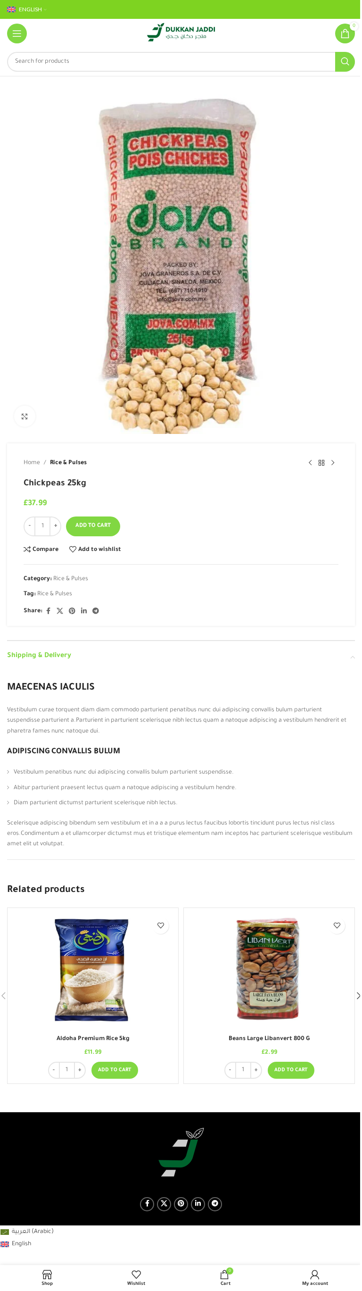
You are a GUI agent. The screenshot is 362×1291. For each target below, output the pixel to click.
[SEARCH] (345, 62)
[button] (114, 1070)
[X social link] (60, 612)
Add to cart (93, 526)
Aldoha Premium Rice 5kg (93, 1039)
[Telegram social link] (96, 612)
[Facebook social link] (48, 612)
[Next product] (332, 463)
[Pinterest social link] (72, 612)
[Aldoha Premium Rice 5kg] (92, 972)
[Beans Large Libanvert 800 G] (269, 972)
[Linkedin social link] (84, 612)
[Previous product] (310, 463)
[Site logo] (181, 34)
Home (32, 463)
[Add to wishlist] (160, 925)
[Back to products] (321, 463)
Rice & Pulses (68, 463)
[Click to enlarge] (24, 416)
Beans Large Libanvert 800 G (269, 1039)
